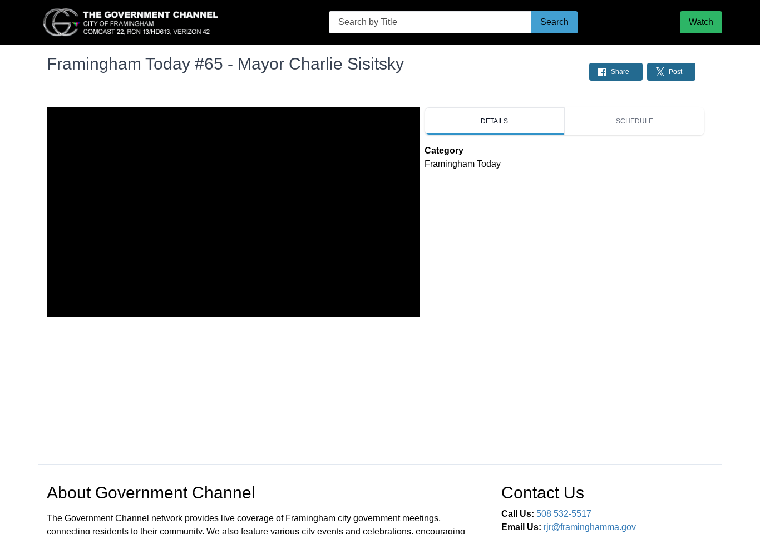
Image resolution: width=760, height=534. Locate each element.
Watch (701, 22)
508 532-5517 (563, 513)
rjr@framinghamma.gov (590, 527)
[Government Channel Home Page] (132, 22)
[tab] (495, 121)
